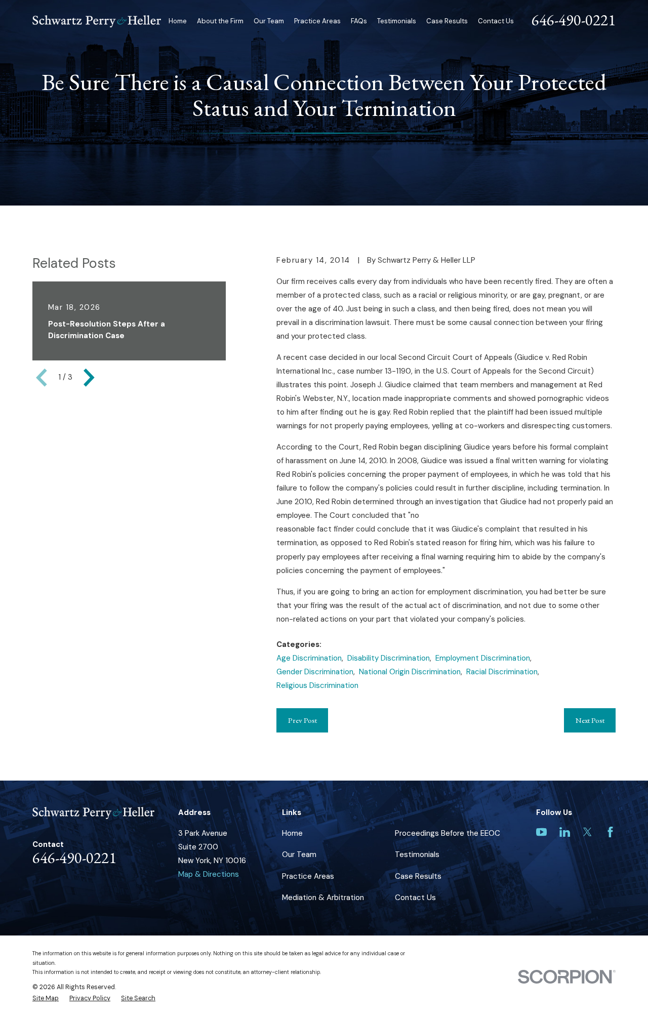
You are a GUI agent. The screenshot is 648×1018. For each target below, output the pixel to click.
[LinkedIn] (564, 832)
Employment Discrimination (482, 658)
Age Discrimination (309, 658)
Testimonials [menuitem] (396, 21)
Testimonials (417, 854)
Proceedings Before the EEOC (447, 833)
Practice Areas (308, 876)
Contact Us (415, 897)
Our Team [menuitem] (269, 21)
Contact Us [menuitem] (496, 21)
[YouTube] (541, 832)
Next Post (590, 720)
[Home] (96, 21)
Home (292, 833)
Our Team (299, 854)
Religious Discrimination (317, 685)
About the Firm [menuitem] (220, 21)
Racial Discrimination (502, 672)
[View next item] (89, 378)
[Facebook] (610, 832)
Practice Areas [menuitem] (317, 21)
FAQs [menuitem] (359, 21)
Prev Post (302, 720)
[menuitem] (45, 998)
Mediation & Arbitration (323, 897)
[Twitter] (587, 832)
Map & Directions (208, 874)
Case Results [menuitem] (447, 21)
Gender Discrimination (314, 672)
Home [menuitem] (178, 21)
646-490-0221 (574, 20)
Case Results (418, 876)
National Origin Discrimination (410, 672)
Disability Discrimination (388, 658)
